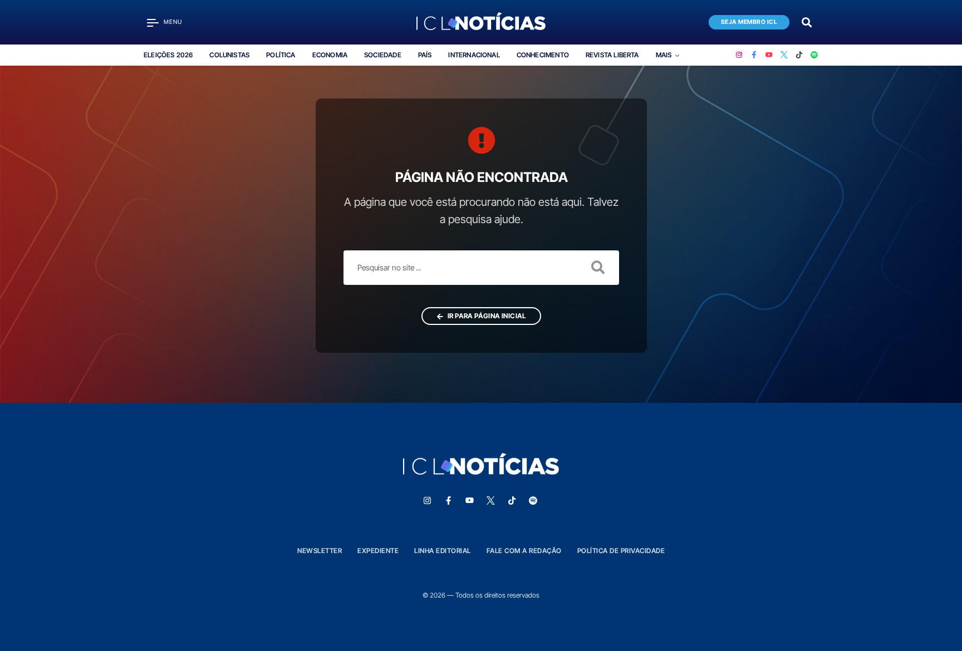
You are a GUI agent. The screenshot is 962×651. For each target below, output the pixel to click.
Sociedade (382, 55)
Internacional (473, 55)
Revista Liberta (612, 55)
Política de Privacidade (621, 550)
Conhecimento (543, 55)
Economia (329, 55)
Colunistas (229, 55)
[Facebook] (754, 55)
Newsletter (319, 550)
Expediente (378, 550)
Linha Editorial (442, 550)
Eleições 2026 (168, 55)
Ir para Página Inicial (486, 316)
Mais (664, 55)
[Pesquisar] (806, 21)
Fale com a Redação (524, 550)
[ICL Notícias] (481, 22)
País (425, 55)
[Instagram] (739, 55)
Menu (173, 22)
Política (280, 55)
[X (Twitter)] (784, 55)
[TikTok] (799, 55)
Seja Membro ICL (749, 22)
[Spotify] (814, 55)
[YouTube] (769, 55)
